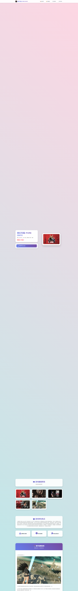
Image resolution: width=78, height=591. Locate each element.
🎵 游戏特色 (54, 1)
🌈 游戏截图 (48, 1)
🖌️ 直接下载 (60, 1)
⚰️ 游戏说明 (42, 1)
